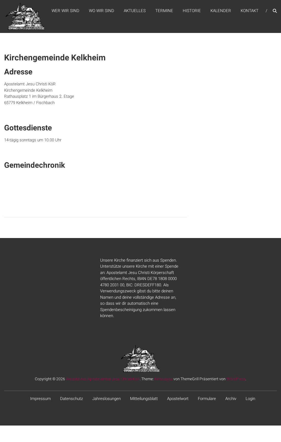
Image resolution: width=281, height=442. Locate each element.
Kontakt (249, 10)
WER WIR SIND (65, 10)
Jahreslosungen (106, 398)
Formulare (207, 398)
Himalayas (163, 379)
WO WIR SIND (101, 10)
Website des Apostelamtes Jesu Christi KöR (103, 379)
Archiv (230, 398)
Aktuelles (135, 10)
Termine (164, 10)
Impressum (40, 398)
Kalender (220, 10)
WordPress (235, 379)
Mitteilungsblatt (144, 398)
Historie (192, 10)
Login (250, 398)
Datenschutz (71, 398)
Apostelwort (178, 398)
